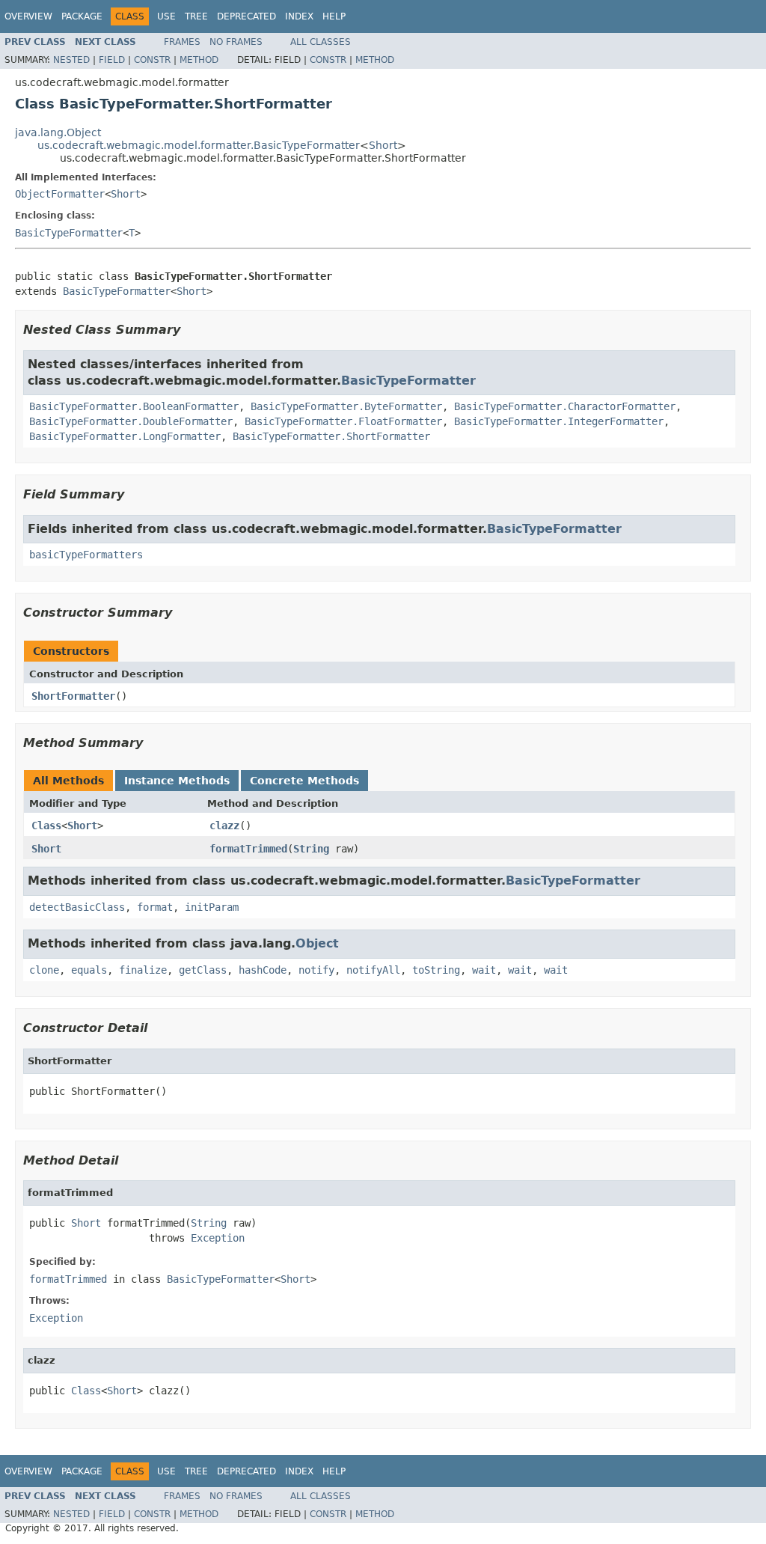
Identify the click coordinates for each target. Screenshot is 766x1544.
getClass (203, 970)
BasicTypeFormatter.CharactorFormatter (564, 406)
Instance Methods (177, 781)
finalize (143, 970)
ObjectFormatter (60, 194)
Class (46, 825)
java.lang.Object (58, 132)
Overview (28, 16)
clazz (224, 825)
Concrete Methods (304, 781)
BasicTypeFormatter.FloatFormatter (343, 421)
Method (199, 60)
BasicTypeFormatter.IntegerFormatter (559, 421)
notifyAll (373, 970)
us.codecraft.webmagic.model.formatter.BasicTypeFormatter (198, 145)
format (155, 907)
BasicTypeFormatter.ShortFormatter (331, 436)
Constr (152, 60)
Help (334, 16)
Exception (218, 1238)
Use (166, 16)
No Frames (236, 42)
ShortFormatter (73, 696)
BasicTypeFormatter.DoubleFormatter (131, 421)
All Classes (320, 42)
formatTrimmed (248, 849)
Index (299, 16)
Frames (182, 42)
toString (436, 970)
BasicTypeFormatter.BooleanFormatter (134, 406)
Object (317, 943)
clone (44, 970)
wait (484, 970)
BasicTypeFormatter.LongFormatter (125, 436)
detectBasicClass (77, 907)
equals (89, 970)
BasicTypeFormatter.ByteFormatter (346, 406)
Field (112, 60)
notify (316, 970)
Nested (71, 60)
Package (81, 16)
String (311, 849)
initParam (212, 907)
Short (383, 145)
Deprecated (246, 16)
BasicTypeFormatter (69, 233)
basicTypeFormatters (86, 555)
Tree (196, 16)
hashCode (263, 970)
